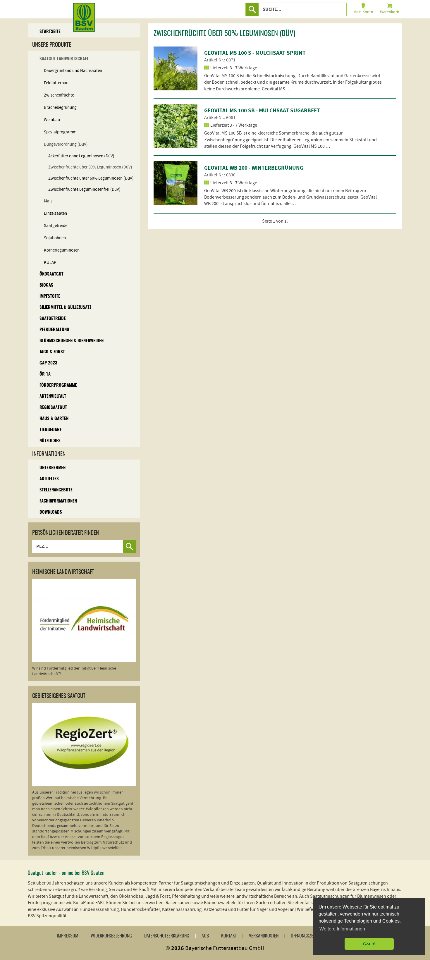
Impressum (67, 936)
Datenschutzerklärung (166, 936)
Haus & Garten (53, 419)
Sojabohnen (55, 238)
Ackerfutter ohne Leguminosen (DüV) (81, 156)
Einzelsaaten (55, 213)
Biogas (46, 285)
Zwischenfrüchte (59, 95)
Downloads (50, 512)
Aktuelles (49, 479)
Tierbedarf (50, 430)
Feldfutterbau (56, 83)
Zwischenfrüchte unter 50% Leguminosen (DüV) (91, 178)
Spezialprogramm (60, 132)
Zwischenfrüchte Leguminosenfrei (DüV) (84, 189)
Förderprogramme (58, 385)
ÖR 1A (45, 374)
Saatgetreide (55, 225)
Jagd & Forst (52, 352)
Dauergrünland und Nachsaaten (73, 70)
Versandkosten (263, 936)
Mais (48, 201)
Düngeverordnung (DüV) (66, 144)
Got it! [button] (369, 944)
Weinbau (52, 120)
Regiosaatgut (53, 407)
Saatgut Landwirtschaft (64, 59)
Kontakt (229, 936)
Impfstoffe (49, 296)
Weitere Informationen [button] (342, 928)
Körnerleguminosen (62, 250)
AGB (205, 936)
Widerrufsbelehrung (111, 936)
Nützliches (50, 441)
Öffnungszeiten (306, 936)
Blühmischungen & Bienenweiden (71, 341)
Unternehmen (52, 468)
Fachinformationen (58, 501)
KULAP (50, 262)
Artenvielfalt (52, 396)
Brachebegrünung (60, 107)
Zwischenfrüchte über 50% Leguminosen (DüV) (90, 167)
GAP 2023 (48, 363)
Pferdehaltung (54, 330)
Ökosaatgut (51, 274)
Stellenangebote (56, 490)
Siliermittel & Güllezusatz (65, 307)
